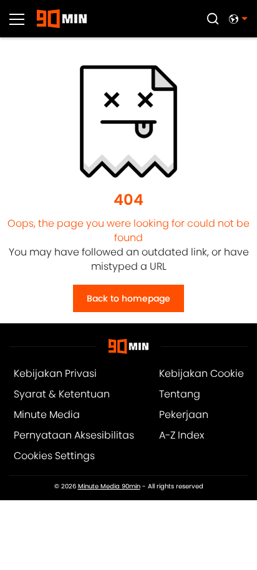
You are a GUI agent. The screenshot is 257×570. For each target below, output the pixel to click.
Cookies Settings (54, 456)
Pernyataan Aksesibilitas (74, 435)
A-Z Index (181, 435)
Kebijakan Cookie (201, 373)
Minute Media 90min (109, 486)
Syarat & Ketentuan (62, 394)
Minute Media (47, 414)
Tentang (179, 394)
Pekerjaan (183, 414)
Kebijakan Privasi (55, 373)
